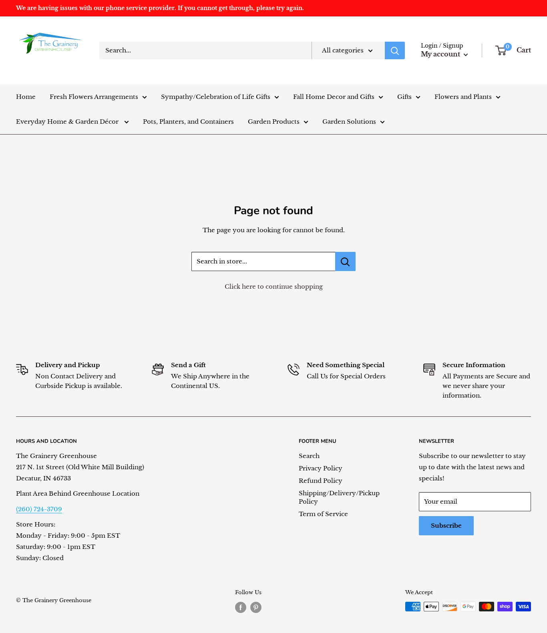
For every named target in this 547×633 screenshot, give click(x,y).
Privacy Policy (320, 468)
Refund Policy (320, 480)
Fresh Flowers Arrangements (94, 96)
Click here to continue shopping (274, 286)
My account (441, 54)
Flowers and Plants (463, 96)
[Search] (395, 50)
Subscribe (446, 525)
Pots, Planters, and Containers (188, 121)
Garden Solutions (349, 121)
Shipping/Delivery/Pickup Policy (339, 497)
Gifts (404, 96)
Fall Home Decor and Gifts (333, 96)
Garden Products (274, 121)
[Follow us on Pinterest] (255, 607)
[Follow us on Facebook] (240, 607)
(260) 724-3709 (39, 509)
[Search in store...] (345, 261)
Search (309, 456)
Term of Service (323, 514)
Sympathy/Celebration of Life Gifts (215, 96)
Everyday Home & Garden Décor (68, 121)
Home (26, 96)
